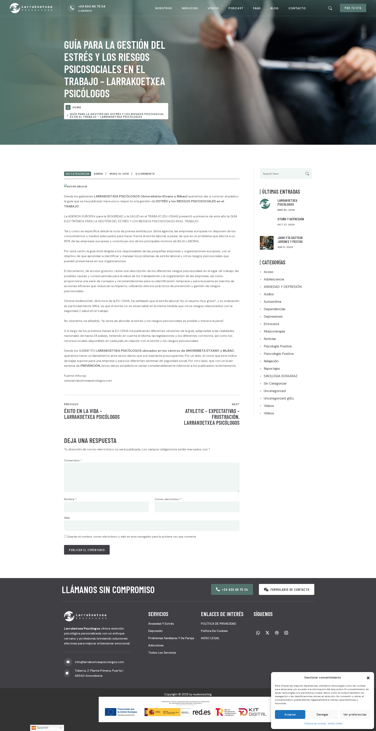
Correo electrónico (168, 499)
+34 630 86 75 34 (91, 6)
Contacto (297, 8)
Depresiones (273, 316)
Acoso (268, 272)
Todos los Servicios (162, 653)
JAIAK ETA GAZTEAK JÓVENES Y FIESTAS (290, 239)
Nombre (70, 499)
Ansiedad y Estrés (161, 624)
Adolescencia (274, 279)
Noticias (270, 339)
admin (98, 173)
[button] (368, 677)
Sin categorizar (77, 173)
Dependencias (274, 309)
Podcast (236, 8)
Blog (274, 8)
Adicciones (156, 645)
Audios (269, 294)
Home (76, 107)
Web (67, 518)
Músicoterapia (274, 331)
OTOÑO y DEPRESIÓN (290, 219)
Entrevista (271, 324)
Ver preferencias (355, 715)
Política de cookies (315, 723)
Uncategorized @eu (279, 398)
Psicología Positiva (278, 346)
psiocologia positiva (279, 353)
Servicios (190, 8)
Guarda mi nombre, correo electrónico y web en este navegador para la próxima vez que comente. (132, 536)
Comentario (73, 460)
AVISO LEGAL (335, 723)
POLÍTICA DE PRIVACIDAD (218, 624)
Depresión (155, 631)
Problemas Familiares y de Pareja (171, 638)
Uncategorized (275, 391)
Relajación (271, 361)
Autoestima (272, 301)
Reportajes (272, 368)
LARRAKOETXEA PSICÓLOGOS (287, 202)
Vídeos (213, 8)
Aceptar (290, 715)
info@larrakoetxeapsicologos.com (99, 662)
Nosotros (163, 8)
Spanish (42, 727)
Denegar (322, 715)
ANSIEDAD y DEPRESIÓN (283, 287)
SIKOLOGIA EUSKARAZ (280, 376)
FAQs (257, 8)
